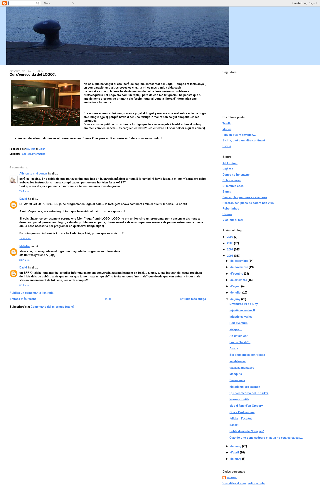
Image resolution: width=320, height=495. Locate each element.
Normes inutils (239, 399)
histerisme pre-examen (244, 386)
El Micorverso (231, 180)
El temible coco (233, 186)
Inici (108, 298)
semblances (237, 361)
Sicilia (226, 146)
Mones (226, 129)
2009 (230, 236)
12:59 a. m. (25, 238)
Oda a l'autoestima (241, 412)
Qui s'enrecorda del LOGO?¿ (248, 393)
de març (236, 458)
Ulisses (227, 214)
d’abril (235, 452)
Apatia (233, 348)
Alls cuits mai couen (33, 173)
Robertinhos (230, 208)
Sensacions (237, 380)
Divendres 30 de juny (243, 303)
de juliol (236, 292)
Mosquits (235, 374)
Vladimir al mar (232, 219)
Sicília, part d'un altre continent (243, 140)
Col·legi (26, 154)
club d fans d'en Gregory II (247, 405)
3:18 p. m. (24, 285)
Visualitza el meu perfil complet (243, 483)
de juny (235, 299)
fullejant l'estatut (240, 418)
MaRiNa (24, 246)
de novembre (239, 267)
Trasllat (227, 123)
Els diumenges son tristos (247, 354)
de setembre (239, 280)
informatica (38, 154)
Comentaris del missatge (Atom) (52, 306)
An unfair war (238, 335)
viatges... (235, 329)
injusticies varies (240, 316)
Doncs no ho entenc (235, 174)
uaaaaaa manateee (241, 367)
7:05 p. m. (24, 191)
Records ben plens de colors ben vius (248, 203)
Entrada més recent (23, 298)
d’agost (235, 286)
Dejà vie (227, 169)
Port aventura (238, 323)
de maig (236, 446)
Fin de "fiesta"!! (239, 342)
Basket (233, 424)
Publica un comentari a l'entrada (31, 292)
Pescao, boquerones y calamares (244, 197)
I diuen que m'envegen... (239, 134)
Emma (226, 191)
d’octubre (237, 273)
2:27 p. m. (24, 260)
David (23, 198)
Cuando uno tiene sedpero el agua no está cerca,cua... (266, 437)
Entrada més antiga (193, 298)
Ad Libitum (229, 163)
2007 (230, 249)
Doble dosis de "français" (246, 431)
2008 (230, 243)
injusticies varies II (242, 310)
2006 (230, 255)
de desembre (239, 260)
